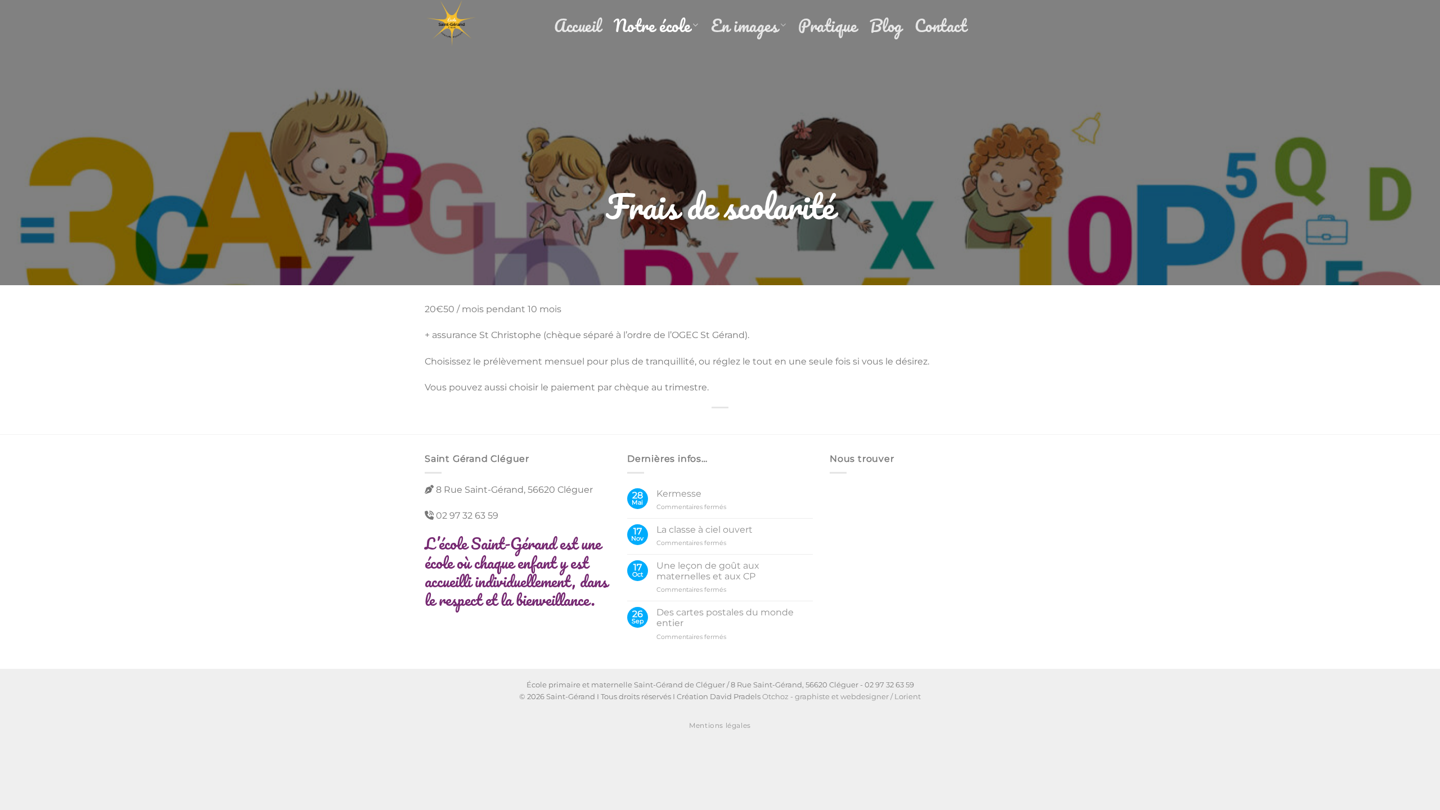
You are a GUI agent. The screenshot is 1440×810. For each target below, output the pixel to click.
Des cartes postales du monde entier (725, 617)
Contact (941, 25)
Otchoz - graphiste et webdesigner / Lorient (841, 696)
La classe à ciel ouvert (704, 529)
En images (744, 25)
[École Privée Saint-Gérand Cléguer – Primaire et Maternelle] (481, 25)
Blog (886, 25)
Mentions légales (720, 725)
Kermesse (678, 493)
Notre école (652, 25)
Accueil (577, 25)
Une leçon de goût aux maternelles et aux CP (707, 571)
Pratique (827, 25)
